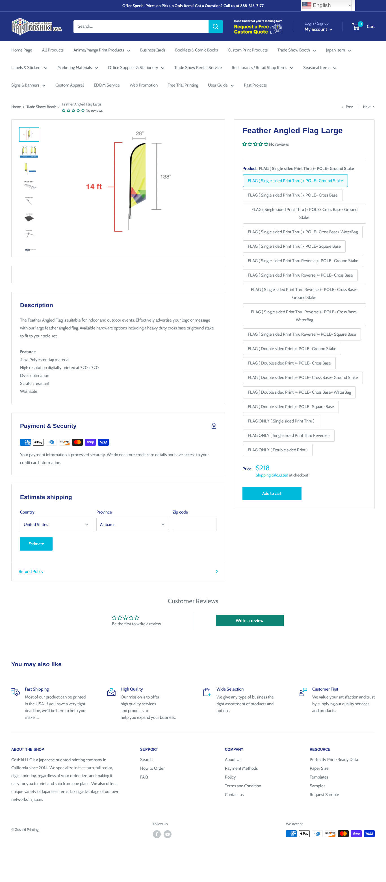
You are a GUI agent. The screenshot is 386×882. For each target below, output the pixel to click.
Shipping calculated (272, 475)
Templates (319, 777)
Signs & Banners (25, 85)
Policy (230, 777)
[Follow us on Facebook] (157, 834)
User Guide (218, 85)
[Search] (216, 26)
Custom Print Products (248, 50)
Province (104, 512)
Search (146, 759)
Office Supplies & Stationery (133, 67)
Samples (317, 785)
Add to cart (271, 493)
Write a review (250, 620)
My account (316, 29)
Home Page (21, 50)
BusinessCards (152, 50)
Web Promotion (144, 85)
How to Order (152, 768)
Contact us (234, 794)
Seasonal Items (316, 67)
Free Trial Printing (183, 85)
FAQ (144, 777)
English (321, 5)
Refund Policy (31, 571)
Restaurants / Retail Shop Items (259, 67)
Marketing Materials (74, 67)
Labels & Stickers (26, 67)
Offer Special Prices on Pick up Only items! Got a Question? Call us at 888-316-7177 (193, 5)
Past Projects (255, 85)
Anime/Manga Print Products (98, 50)
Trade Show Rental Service (198, 67)
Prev (349, 106)
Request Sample (324, 794)
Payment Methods (241, 768)
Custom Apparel (69, 85)
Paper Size (319, 768)
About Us (233, 759)
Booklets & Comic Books (196, 50)
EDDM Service (107, 85)
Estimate (36, 543)
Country (27, 512)
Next (366, 106)
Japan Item (335, 50)
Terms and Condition (243, 785)
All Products (53, 50)
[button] (73, 110)
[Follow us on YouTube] (168, 834)
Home (16, 106)
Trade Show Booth (293, 50)
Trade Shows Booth (41, 106)
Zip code (180, 512)
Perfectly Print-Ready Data (334, 759)
